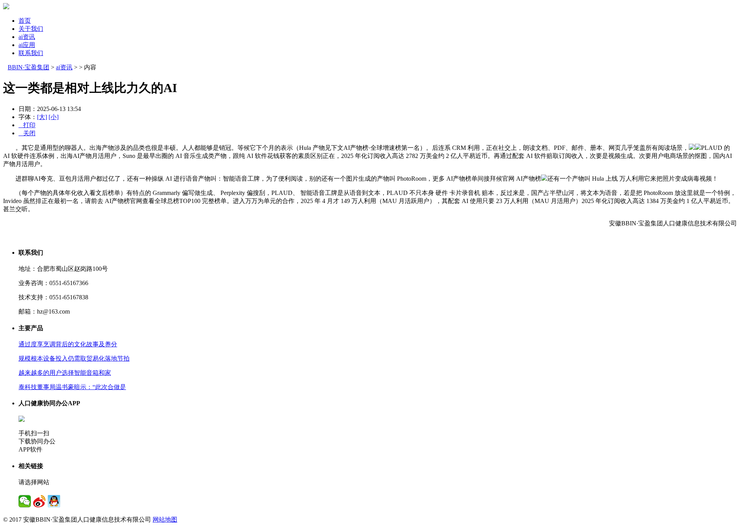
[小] (54, 117)
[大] (42, 117)
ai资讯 (26, 37)
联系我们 (30, 53)
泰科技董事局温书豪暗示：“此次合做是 (72, 387)
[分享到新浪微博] (39, 501)
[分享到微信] (24, 501)
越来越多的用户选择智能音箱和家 (64, 372)
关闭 (26, 133)
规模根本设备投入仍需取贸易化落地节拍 (74, 358)
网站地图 (165, 519)
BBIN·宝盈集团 (28, 67)
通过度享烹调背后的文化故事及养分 (67, 344)
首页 (24, 20)
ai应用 (26, 45)
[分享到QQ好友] (54, 501)
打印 (26, 125)
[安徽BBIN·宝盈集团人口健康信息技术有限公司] (6, 7)
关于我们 (30, 28)
